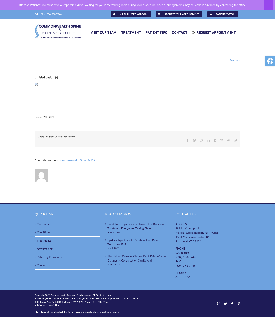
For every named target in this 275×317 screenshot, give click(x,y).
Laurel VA (54, 312)
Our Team (43, 224)
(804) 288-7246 (185, 257)
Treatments (44, 240)
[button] (270, 61)
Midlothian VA (67, 312)
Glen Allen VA (41, 312)
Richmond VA (98, 312)
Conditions (43, 232)
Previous (235, 60)
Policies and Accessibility (47, 305)
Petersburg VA (83, 312)
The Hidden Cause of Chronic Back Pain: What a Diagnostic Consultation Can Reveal (136, 258)
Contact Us (44, 265)
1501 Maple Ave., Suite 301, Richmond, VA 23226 (59, 302)
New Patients (45, 248)
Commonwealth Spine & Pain (78, 160)
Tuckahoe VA (112, 312)
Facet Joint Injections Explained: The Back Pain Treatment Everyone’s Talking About (136, 226)
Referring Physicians (49, 257)
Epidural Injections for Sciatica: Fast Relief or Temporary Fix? (135, 242)
